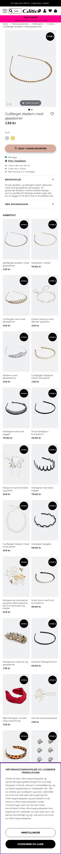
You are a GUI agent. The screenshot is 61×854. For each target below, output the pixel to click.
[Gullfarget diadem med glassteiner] (13, 138)
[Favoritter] (51, 11)
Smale (50, 24)
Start (5, 24)
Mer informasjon (16, 204)
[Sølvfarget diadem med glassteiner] (8, 138)
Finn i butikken (17, 160)
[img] (29, 109)
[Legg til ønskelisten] (52, 114)
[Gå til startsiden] (30, 10)
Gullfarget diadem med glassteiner (22, 26)
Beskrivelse (13, 179)
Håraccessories (20, 24)
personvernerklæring (17, 815)
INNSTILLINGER (30, 832)
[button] (45, 11)
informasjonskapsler (19, 818)
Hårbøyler (37, 24)
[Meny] (5, 10)
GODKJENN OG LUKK (30, 844)
